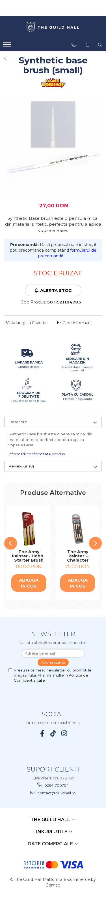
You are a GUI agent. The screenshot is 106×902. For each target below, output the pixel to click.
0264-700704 (56, 785)
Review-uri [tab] (21, 466)
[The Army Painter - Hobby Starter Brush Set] (28, 529)
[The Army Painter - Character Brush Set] (77, 529)
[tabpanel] (53, 146)
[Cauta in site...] (100, 44)
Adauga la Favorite (29, 322)
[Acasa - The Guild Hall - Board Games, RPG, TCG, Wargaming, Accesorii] (53, 27)
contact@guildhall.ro (56, 793)
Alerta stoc (56, 290)
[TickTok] (53, 733)
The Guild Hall (51, 819)
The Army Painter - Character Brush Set (77, 556)
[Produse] (8, 46)
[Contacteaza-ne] (73, 44)
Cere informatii (76, 322)
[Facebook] (42, 733)
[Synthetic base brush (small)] (53, 146)
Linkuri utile (50, 831)
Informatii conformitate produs (36, 454)
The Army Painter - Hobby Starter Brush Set (29, 556)
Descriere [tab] (18, 422)
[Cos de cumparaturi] (87, 44)
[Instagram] (64, 733)
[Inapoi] (4, 58)
